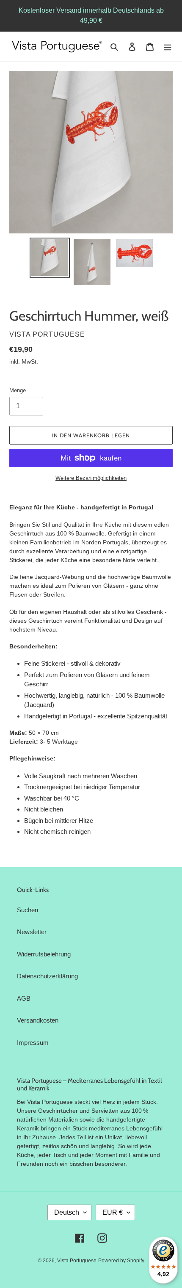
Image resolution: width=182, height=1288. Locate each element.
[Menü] (167, 46)
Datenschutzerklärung (47, 976)
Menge (17, 390)
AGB (23, 998)
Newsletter (32, 931)
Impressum (33, 1042)
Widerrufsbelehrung (44, 954)
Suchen (27, 909)
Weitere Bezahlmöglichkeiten (91, 478)
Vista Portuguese (77, 1261)
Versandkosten (37, 1020)
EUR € (112, 1212)
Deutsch (66, 1212)
